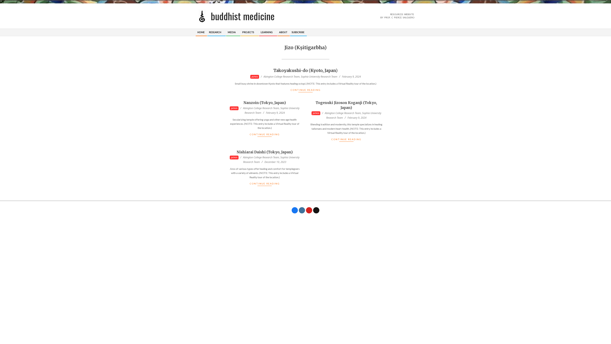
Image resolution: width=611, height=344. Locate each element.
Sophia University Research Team (319, 76)
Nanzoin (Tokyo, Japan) (264, 102)
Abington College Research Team (281, 76)
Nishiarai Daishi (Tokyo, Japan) (265, 152)
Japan (254, 76)
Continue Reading (306, 90)
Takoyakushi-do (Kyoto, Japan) (305, 70)
